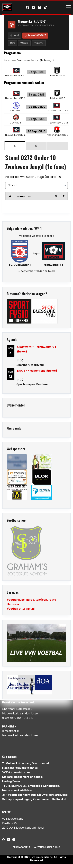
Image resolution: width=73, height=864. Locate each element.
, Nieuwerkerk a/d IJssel (35, 794)
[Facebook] (27, 7)
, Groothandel (25, 763)
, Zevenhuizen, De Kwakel (34, 799)
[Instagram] (39, 7)
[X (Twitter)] (33, 7)
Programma (38, 43)
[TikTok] (45, 7)
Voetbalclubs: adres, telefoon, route (31, 599)
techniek (20, 767)
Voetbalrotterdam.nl (20, 608)
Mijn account (21, 847)
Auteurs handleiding (47, 847)
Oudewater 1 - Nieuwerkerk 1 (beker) (36, 349)
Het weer (13, 604)
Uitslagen (24, 43)
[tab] (14, 145)
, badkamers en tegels (22, 776)
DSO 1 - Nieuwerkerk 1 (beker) (37, 370)
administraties (16, 772)
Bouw (11, 781)
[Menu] (68, 7)
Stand (12, 43)
